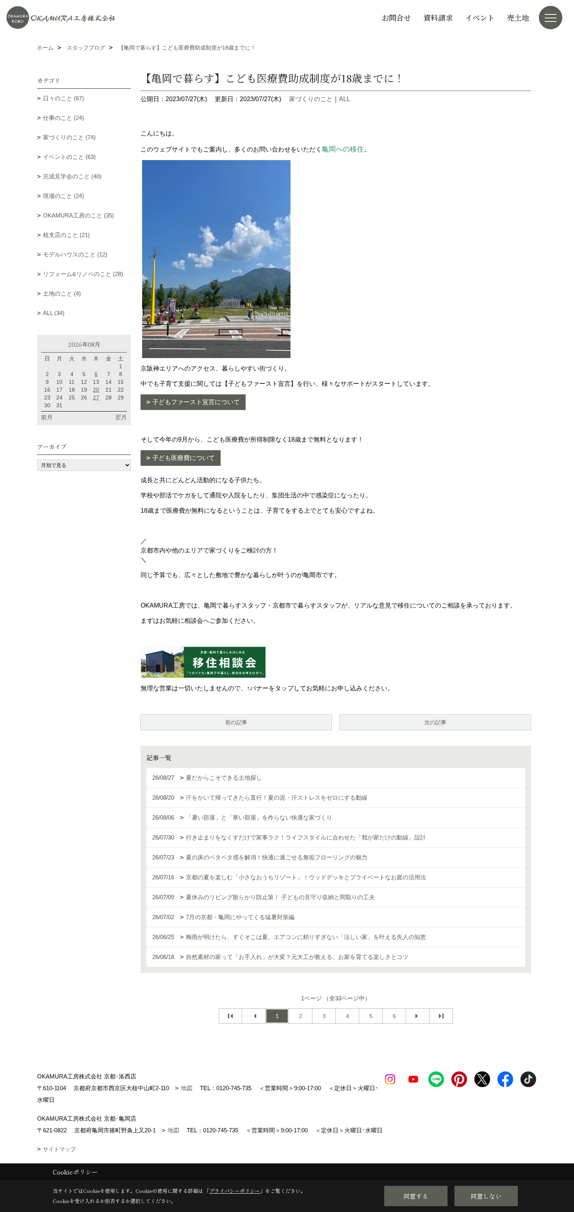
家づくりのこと (311, 99)
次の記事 (435, 722)
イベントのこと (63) (69, 156)
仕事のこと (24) (63, 117)
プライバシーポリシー (234, 1190)
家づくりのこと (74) (69, 137)
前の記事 (236, 722)
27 (96, 397)
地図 (187, 1088)
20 (96, 390)
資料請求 (438, 17)
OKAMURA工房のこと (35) (78, 215)
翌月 (121, 417)
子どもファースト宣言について (196, 402)
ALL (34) (53, 313)
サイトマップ (59, 1149)
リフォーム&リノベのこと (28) (83, 274)
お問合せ (396, 17)
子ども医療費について (183, 457)
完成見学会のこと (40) (72, 176)
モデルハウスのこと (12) (75, 254)
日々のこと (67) (63, 98)
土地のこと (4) (62, 293)
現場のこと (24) (63, 195)
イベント (480, 17)
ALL (344, 99)
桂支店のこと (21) (66, 235)
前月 (47, 417)
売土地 (518, 17)
